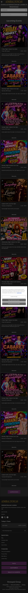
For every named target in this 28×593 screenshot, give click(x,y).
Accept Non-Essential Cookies (14, 303)
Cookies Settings (14, 296)
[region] (14, 296)
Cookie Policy (19, 292)
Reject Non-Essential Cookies (14, 300)
